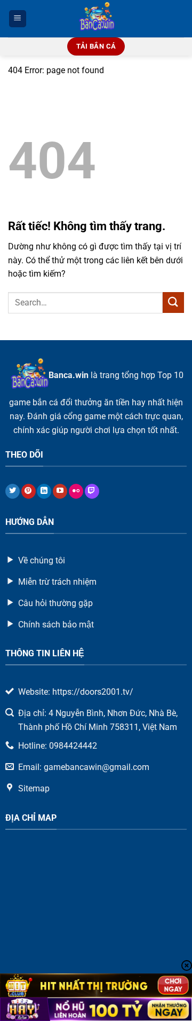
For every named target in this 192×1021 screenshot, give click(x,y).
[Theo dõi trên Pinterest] (28, 491)
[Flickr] (76, 491)
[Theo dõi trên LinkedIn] (44, 491)
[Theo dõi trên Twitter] (12, 491)
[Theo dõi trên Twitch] (92, 491)
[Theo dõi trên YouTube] (60, 491)
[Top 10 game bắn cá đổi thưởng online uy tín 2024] (96, 18)
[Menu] (17, 19)
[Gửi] (173, 302)
